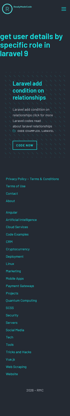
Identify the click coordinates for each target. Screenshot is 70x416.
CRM (9, 241)
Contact (12, 193)
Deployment (15, 256)
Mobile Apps (15, 278)
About (10, 201)
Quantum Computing (21, 300)
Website (12, 374)
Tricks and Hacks (18, 352)
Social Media (15, 330)
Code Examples (29, 130)
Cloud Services (17, 227)
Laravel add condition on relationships (29, 90)
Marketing (13, 271)
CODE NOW (24, 145)
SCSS (10, 308)
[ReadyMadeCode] (17, 9)
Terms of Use (15, 186)
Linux (10, 263)
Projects (12, 293)
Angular (12, 212)
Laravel (48, 130)
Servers (12, 322)
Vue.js (10, 359)
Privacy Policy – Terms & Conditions (32, 179)
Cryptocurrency (18, 249)
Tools (10, 344)
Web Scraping (16, 366)
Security (12, 315)
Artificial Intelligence (21, 219)
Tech (9, 337)
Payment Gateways (20, 286)
